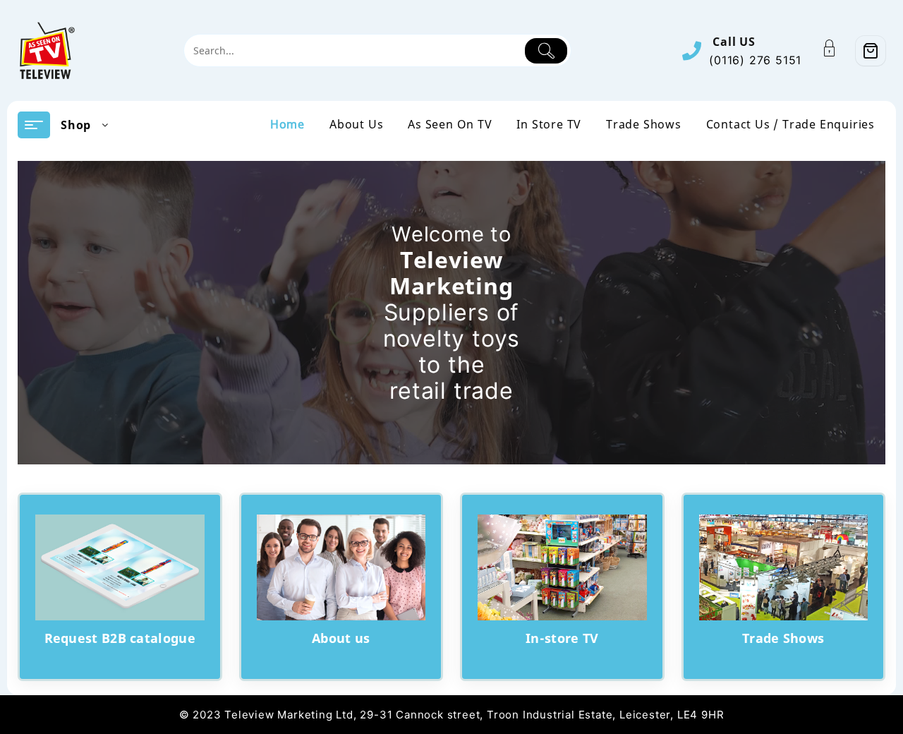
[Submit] (546, 51)
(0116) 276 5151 (755, 60)
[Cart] (870, 50)
